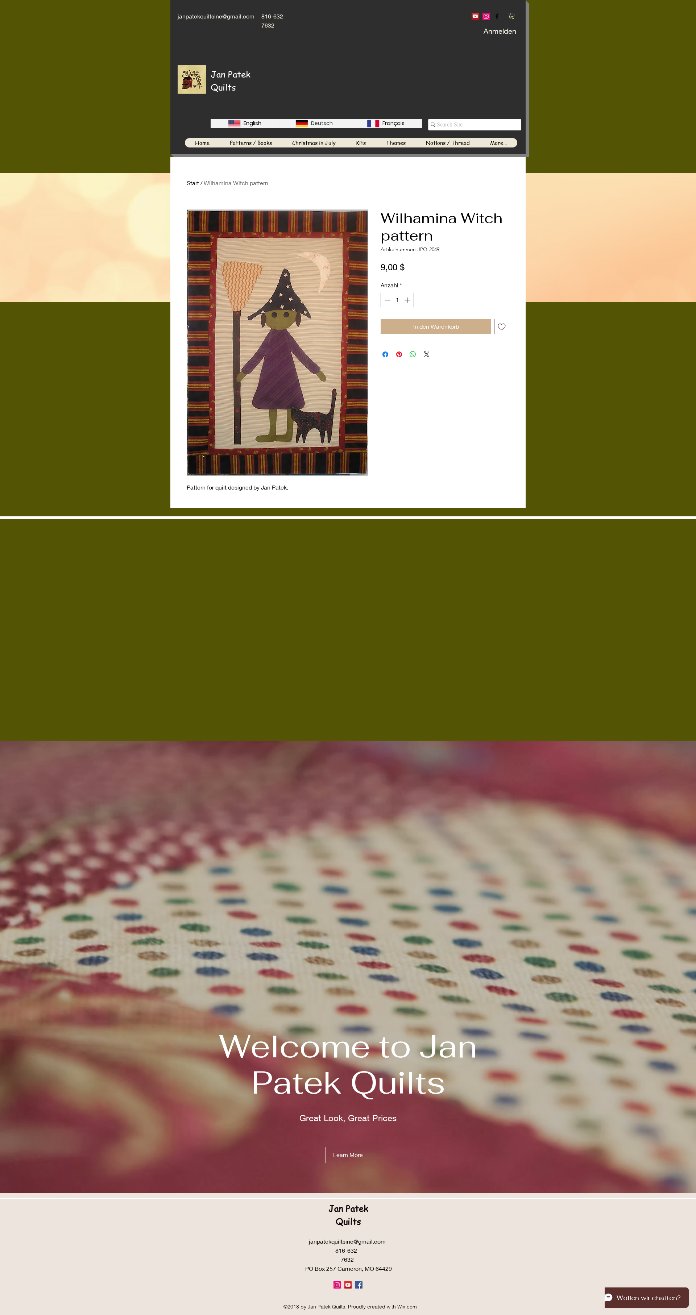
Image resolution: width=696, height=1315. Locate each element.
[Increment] (408, 300)
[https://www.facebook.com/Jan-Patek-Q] (497, 16)
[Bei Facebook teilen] (385, 354)
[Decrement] (387, 300)
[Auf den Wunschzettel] (501, 326)
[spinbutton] (397, 300)
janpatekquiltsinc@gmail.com (216, 16)
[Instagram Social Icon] (486, 16)
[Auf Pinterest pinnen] (399, 354)
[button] (511, 16)
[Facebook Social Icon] (358, 1285)
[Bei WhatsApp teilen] (413, 354)
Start (193, 182)
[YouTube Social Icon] (475, 16)
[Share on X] (426, 354)
